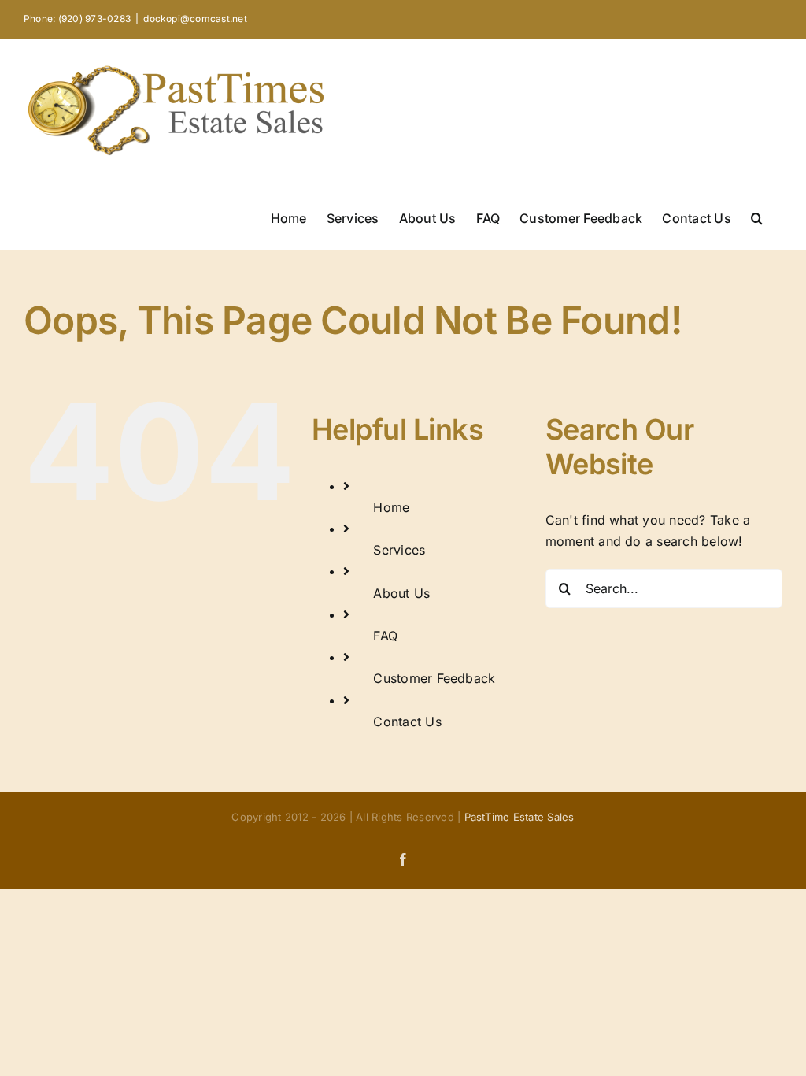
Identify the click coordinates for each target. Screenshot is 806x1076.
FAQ (385, 636)
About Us (401, 593)
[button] (757, 217)
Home (391, 507)
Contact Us (407, 721)
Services (399, 550)
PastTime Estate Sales (519, 817)
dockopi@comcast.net (195, 18)
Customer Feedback (434, 678)
